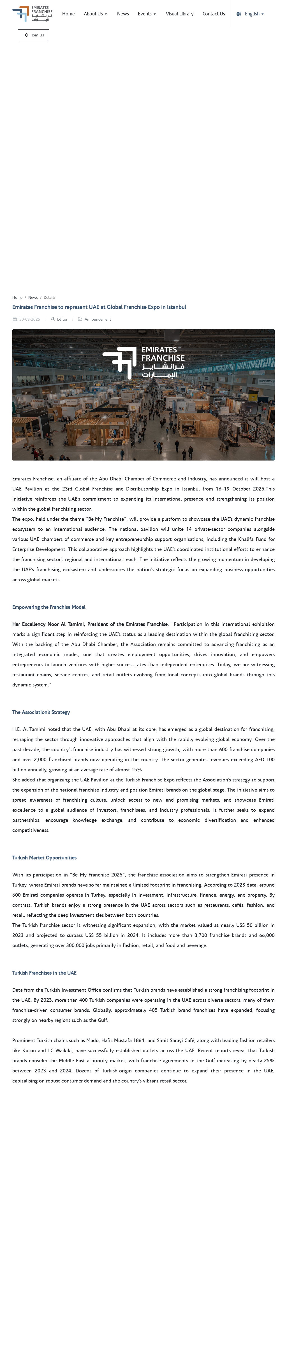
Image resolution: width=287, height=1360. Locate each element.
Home (17, 297)
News (33, 297)
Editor (62, 319)
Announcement (98, 319)
